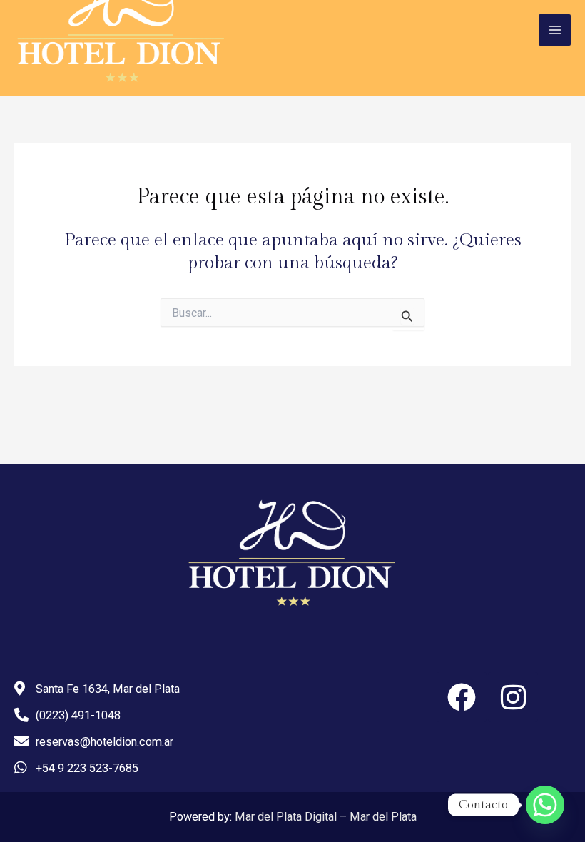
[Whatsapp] (545, 805)
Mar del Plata (383, 816)
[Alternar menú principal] (555, 30)
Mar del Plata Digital (286, 816)
